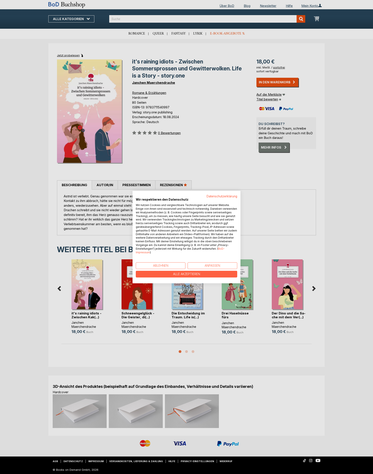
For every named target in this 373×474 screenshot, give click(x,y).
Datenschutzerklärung (222, 196)
